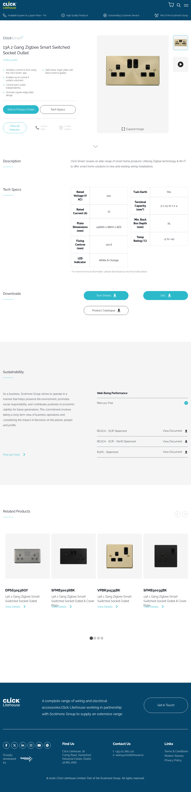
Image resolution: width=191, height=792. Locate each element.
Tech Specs (58, 109)
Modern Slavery (174, 755)
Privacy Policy (173, 760)
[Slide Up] (95, 147)
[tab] (91, 638)
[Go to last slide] (178, 514)
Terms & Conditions (176, 751)
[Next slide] (185, 514)
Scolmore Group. (111, 778)
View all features (15, 127)
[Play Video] (180, 64)
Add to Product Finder (21, 109)
